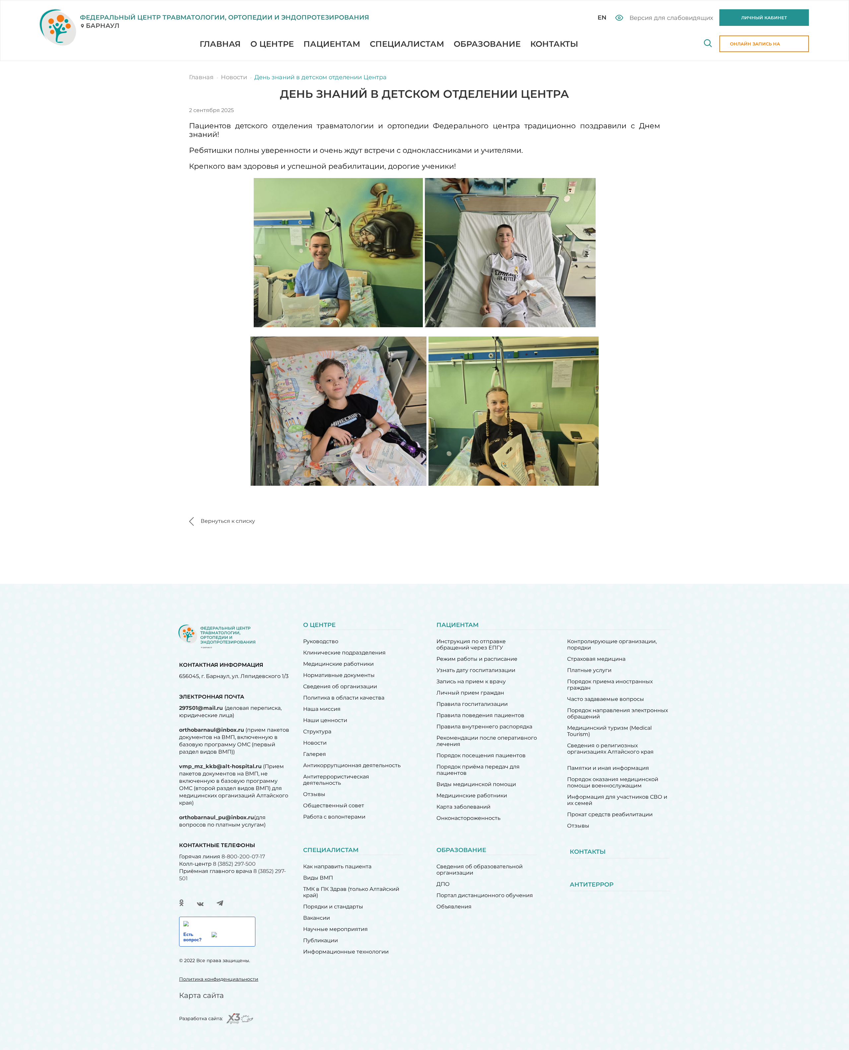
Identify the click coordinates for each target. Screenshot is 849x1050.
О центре (272, 44)
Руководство (320, 641)
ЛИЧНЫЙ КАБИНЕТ (764, 17)
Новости (315, 743)
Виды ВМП (318, 878)
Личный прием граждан (470, 693)
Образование (487, 44)
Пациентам (331, 44)
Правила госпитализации (472, 704)
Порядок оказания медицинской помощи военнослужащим (612, 782)
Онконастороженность (468, 818)
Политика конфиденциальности (218, 979)
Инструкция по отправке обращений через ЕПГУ (471, 644)
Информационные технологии (346, 952)
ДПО (443, 884)
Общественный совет (333, 805)
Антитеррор (592, 884)
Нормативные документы (339, 675)
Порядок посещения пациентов (481, 755)
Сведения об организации (340, 686)
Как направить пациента (337, 866)
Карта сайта (201, 995)
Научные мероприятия (335, 929)
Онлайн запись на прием (755, 46)
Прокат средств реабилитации (610, 814)
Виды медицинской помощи (476, 784)
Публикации (320, 940)
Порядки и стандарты (333, 906)
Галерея (314, 754)
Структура (317, 731)
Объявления (454, 906)
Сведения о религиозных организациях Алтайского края (610, 748)
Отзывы (314, 794)
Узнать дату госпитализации (475, 670)
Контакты (554, 44)
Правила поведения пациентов (480, 715)
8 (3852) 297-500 (234, 864)
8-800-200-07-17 (243, 856)
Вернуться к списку (228, 521)
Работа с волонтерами (334, 817)
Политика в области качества (343, 698)
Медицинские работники (338, 664)
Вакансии (316, 918)
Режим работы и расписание (476, 659)
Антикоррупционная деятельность (352, 765)
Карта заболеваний (463, 807)
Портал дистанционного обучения (484, 895)
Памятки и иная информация (608, 768)
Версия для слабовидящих (670, 18)
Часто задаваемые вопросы (605, 699)
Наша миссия (322, 709)
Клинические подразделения (344, 652)
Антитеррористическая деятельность (336, 779)
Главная (220, 44)
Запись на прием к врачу (471, 681)
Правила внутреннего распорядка (484, 726)
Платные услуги (589, 670)
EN (602, 17)
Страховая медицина (596, 659)
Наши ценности (325, 720)
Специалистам (407, 44)
